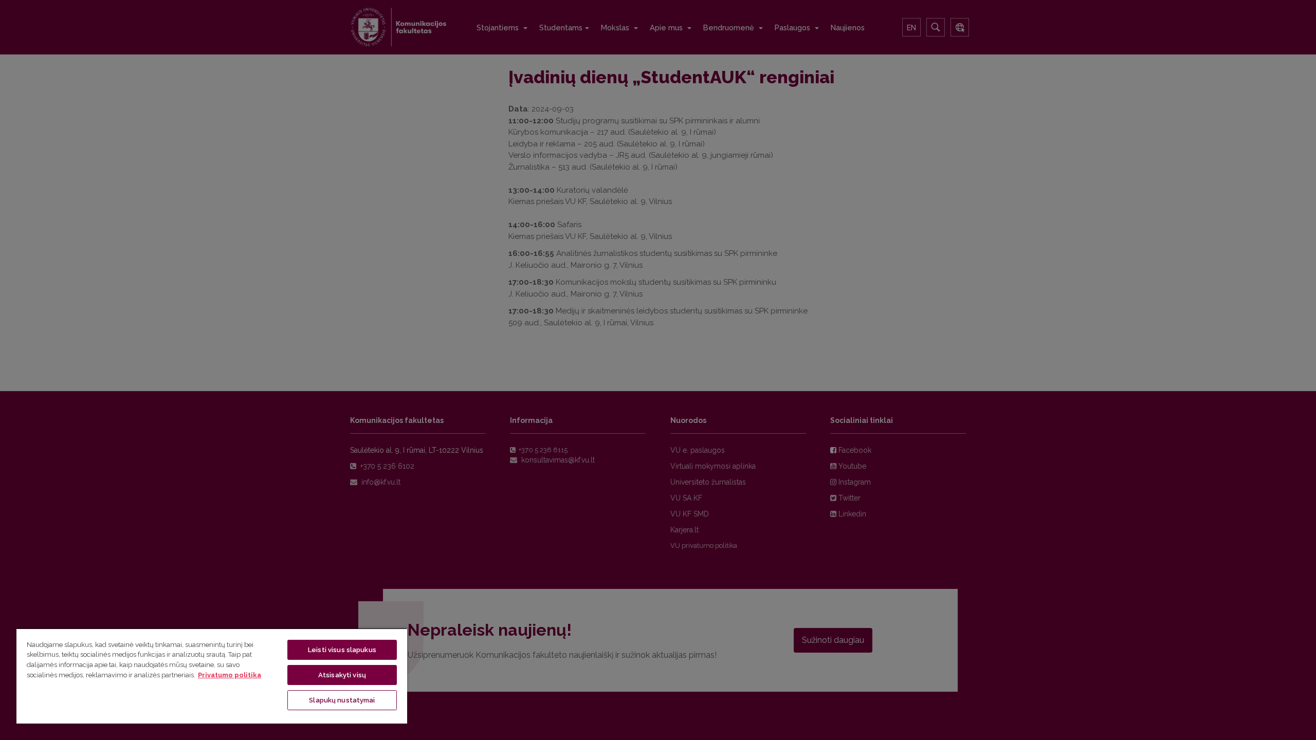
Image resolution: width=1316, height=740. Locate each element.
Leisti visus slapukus (342, 650)
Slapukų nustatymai (342, 700)
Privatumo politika (229, 675)
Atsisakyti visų (342, 675)
